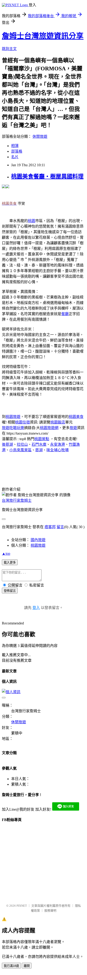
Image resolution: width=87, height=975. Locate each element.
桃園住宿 (22, 422)
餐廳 (65, 314)
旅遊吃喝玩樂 (13, 428)
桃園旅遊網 (49, 428)
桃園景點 (41, 439)
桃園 (31, 221)
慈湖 (39, 450)
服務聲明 (50, 910)
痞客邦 (50, 527)
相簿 (15, 146)
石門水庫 (39, 444)
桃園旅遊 (13, 417)
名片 (15, 157)
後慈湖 (7, 444)
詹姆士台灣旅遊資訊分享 (43, 36)
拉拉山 (22, 444)
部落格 (16, 151)
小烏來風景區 (20, 450)
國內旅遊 (38, 540)
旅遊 (73, 428)
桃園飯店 (57, 422)
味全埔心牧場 (57, 450)
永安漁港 (57, 444)
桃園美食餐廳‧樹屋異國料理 (47, 176)
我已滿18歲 (11, 966)
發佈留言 (10, 591)
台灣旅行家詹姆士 (17, 500)
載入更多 (10, 562)
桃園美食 (76, 417)
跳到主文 (9, 49)
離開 (27, 966)
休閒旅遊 (39, 136)
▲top (6, 553)
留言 (60, 527)
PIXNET (21, 905)
